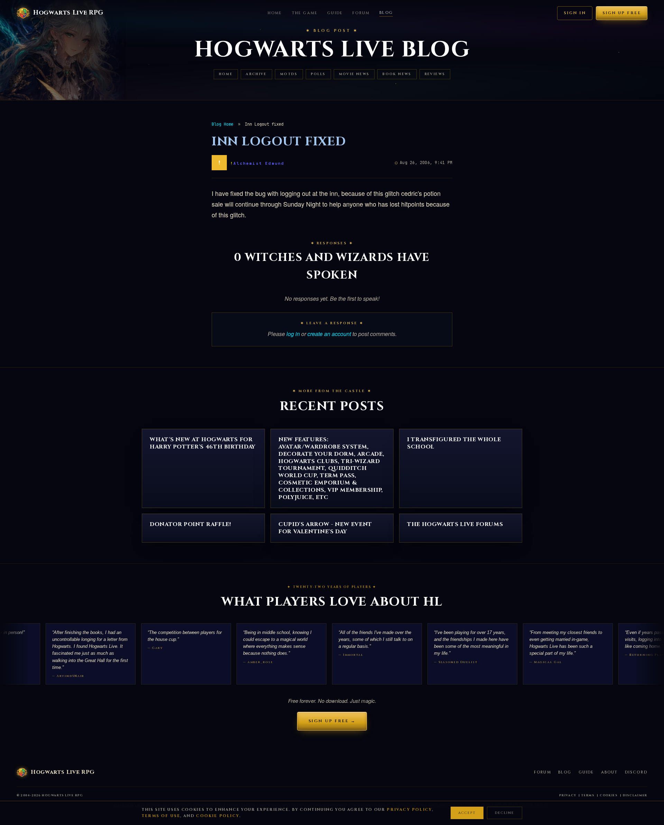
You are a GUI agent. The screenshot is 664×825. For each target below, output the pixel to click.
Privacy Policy (409, 809)
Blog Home (222, 124)
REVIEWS (435, 74)
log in (293, 334)
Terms (587, 795)
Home (275, 13)
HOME (226, 74)
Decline (504, 812)
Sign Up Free (621, 13)
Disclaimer (635, 795)
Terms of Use (161, 815)
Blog (386, 12)
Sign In (575, 13)
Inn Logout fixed (279, 141)
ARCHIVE (256, 74)
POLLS (318, 74)
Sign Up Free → (332, 721)
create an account (329, 334)
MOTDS (289, 74)
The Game (305, 13)
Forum (361, 13)
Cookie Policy (217, 815)
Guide (335, 13)
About (609, 772)
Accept (467, 812)
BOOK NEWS (396, 74)
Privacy (567, 795)
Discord (636, 772)
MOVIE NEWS (354, 74)
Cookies (609, 795)
